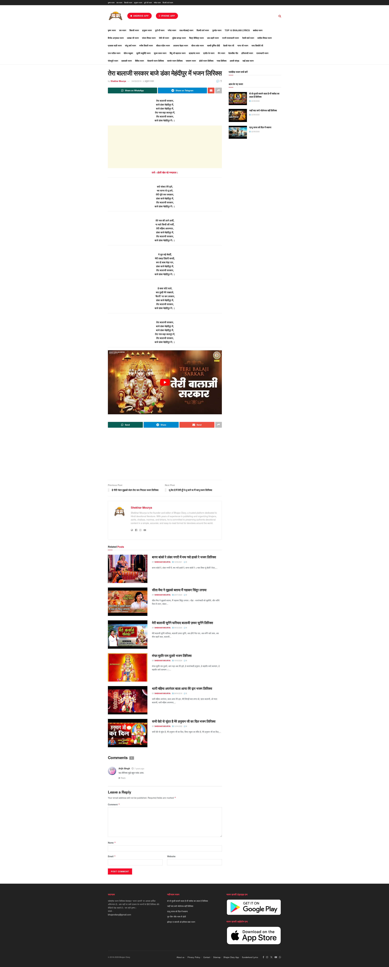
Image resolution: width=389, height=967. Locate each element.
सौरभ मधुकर (128, 53)
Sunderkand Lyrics (250, 957)
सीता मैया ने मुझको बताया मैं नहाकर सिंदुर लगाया (179, 589)
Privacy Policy (194, 957)
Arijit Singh (124, 768)
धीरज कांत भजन (197, 45)
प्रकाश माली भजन (115, 45)
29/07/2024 (178, 594)
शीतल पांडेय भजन (163, 45)
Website (171, 856)
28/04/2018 (178, 693)
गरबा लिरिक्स (221, 60)
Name (112, 842)
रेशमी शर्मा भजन (248, 37)
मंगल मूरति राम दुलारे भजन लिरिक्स (172, 655)
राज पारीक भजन (114, 53)
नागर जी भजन (242, 45)
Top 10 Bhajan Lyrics (237, 30)
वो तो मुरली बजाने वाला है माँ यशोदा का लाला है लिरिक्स (264, 95)
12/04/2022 (178, 726)
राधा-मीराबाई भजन (186, 30)
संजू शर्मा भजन (130, 45)
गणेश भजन (157, 2)
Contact (206, 957)
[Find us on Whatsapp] (280, 957)
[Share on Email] (211, 90)
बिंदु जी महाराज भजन (178, 53)
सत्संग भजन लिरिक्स (174, 60)
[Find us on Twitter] (271, 957)
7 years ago (139, 768)
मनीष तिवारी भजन (146, 45)
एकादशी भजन (126, 60)
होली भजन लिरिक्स (206, 60)
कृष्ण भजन (111, 2)
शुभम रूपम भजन (160, 53)
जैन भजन (221, 53)
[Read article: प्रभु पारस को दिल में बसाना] (238, 132)
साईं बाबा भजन (248, 60)
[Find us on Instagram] (267, 957)
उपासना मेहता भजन (180, 45)
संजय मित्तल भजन (149, 37)
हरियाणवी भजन (247, 53)
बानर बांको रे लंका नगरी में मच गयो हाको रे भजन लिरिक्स (184, 557)
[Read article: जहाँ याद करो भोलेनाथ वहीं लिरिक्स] (238, 115)
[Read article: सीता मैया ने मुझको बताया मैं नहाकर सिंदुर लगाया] (127, 602)
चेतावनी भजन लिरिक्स (155, 60)
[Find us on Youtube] (276, 957)
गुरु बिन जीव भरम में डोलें (176, 916)
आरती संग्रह (234, 60)
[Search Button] (280, 16)
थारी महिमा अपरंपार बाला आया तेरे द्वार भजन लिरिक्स (182, 688)
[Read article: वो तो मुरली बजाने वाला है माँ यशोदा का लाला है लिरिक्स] (238, 98)
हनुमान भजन (138, 2)
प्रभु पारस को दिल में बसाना (260, 127)
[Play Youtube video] (165, 382)
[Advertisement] (165, 146)
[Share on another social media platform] (218, 90)
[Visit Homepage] (115, 15)
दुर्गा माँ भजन (148, 2)
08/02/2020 (178, 627)
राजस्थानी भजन (262, 53)
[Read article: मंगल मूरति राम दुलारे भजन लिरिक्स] (127, 667)
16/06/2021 (178, 562)
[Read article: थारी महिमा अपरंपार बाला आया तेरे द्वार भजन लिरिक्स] (127, 700)
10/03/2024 (178, 660)
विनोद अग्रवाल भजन (116, 37)
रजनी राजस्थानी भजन (230, 37)
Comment (114, 804)
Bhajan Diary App (231, 957)
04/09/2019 (136, 81)
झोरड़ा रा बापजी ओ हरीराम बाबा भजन (181, 921)
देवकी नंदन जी (228, 45)
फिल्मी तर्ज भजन (168, 2)
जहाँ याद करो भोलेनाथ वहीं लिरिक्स (263, 110)
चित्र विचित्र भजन (196, 37)
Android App (141, 15)
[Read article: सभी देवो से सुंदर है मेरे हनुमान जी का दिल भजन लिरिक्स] (127, 733)
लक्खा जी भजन (133, 37)
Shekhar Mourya (118, 81)
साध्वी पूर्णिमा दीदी (213, 45)
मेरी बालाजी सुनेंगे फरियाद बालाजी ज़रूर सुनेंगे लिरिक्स (182, 622)
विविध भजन (139, 60)
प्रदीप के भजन (208, 53)
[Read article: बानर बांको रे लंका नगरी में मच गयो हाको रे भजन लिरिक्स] (127, 569)
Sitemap (216, 957)
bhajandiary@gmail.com (119, 914)
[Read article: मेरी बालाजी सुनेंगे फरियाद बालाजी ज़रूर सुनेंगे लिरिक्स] (127, 634)
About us (180, 957)
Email (112, 856)
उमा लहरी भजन (213, 37)
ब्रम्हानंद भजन (194, 53)
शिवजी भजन (128, 2)
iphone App (167, 15)
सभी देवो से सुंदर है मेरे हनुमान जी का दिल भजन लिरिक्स (183, 721)
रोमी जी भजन (164, 37)
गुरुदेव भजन (216, 30)
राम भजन (119, 2)
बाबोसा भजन (257, 30)
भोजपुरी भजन (113, 60)
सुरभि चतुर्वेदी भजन (143, 53)
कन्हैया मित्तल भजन (264, 37)
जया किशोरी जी (257, 45)
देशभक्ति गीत (233, 53)
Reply (123, 778)
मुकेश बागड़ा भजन (179, 37)
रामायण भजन (191, 60)
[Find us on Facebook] (263, 957)
